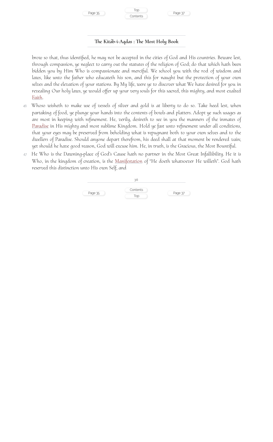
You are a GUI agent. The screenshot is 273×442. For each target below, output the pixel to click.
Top (136, 10)
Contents (136, 16)
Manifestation (128, 161)
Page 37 (178, 13)
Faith (37, 97)
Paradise (40, 126)
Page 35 (94, 13)
